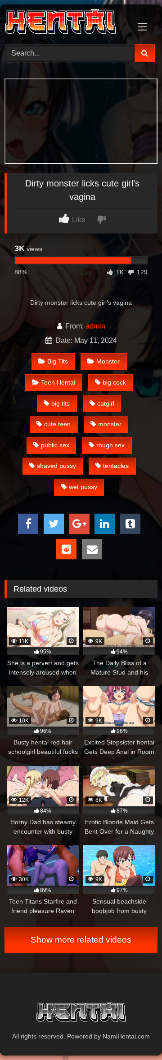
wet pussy (83, 486)
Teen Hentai (58, 382)
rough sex (110, 445)
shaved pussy (56, 465)
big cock (114, 382)
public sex (55, 445)
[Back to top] (134, 1033)
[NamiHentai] (66, 23)
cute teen (57, 424)
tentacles (116, 465)
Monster (108, 361)
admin (95, 326)
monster (110, 424)
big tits (60, 403)
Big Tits (57, 361)
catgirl (105, 403)
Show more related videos (81, 939)
